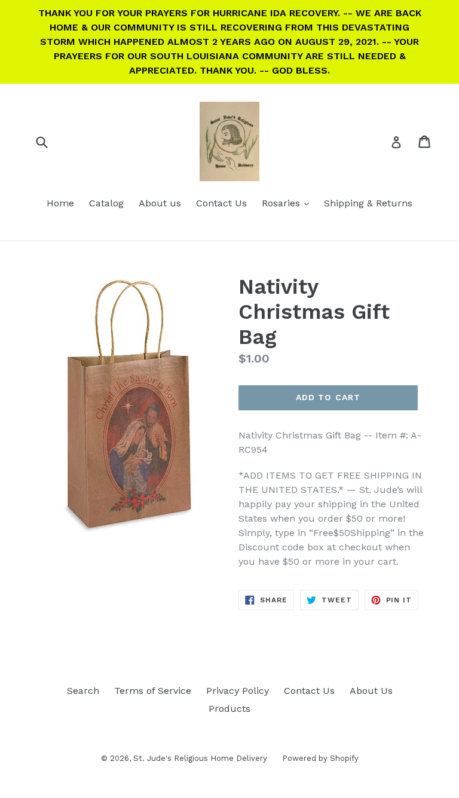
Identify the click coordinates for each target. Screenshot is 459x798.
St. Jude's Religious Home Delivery (200, 758)
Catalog (106, 203)
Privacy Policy (237, 690)
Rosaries (288, 203)
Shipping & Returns (368, 203)
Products (229, 708)
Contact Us (221, 203)
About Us (371, 690)
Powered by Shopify (320, 758)
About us (160, 203)
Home (60, 203)
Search (83, 690)
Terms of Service (152, 690)
